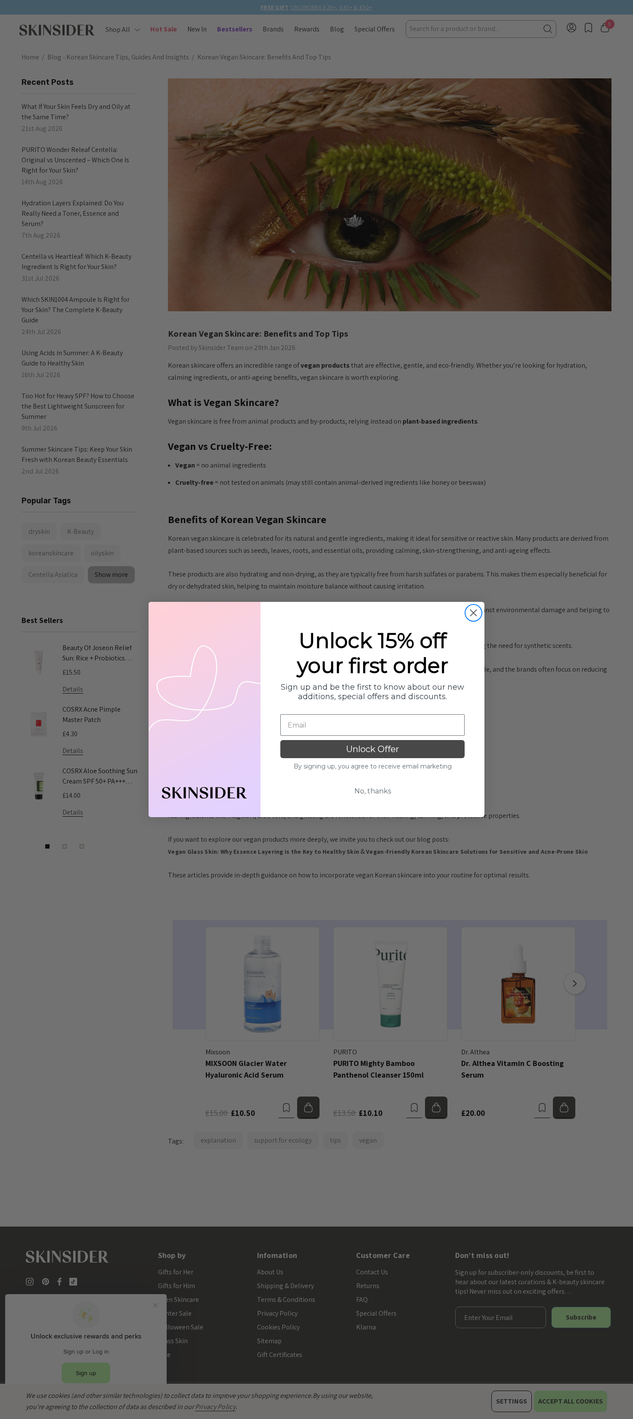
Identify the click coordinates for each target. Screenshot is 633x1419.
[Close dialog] (473, 612)
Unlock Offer (372, 749)
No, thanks (372, 791)
